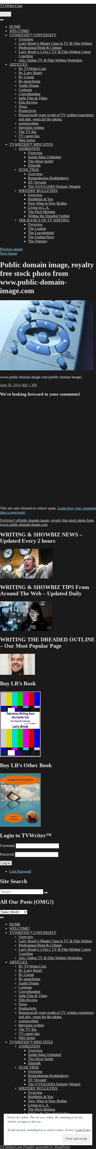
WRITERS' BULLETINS (38, 191)
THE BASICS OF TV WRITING (44, 220)
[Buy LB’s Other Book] (20, 825)
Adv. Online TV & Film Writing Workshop (50, 60)
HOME (15, 27)
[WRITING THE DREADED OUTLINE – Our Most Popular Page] (17, 674)
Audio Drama (29, 85)
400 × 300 (29, 385)
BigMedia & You (40, 199)
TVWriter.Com (11, 6)
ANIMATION (29, 149)
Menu (5, 14)
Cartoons (25, 90)
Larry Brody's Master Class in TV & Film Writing (55, 43)
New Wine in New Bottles (47, 203)
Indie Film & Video (33, 98)
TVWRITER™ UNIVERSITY (32, 35)
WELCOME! (19, 31)
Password (7, 854)
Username (7, 846)
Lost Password (20, 871)
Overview (26, 39)
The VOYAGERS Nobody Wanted (54, 186)
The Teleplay (37, 241)
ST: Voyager (37, 182)
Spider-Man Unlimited (44, 157)
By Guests (26, 77)
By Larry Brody (30, 73)
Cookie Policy (83, 1130)
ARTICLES (18, 64)
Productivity (28, 111)
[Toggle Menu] (2, 20)
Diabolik (34, 165)
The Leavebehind (41, 233)
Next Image (8, 253)
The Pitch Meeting (41, 212)
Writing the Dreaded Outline (49, 216)
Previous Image (11, 249)
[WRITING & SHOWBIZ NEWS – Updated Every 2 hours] (26, 577)
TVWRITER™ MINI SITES (31, 144)
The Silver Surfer (40, 161)
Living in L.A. (38, 208)
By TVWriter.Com (32, 69)
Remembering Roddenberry (48, 178)
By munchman (29, 81)
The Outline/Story (41, 237)
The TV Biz (28, 132)
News (23, 106)
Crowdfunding (29, 94)
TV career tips (29, 136)
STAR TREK (29, 170)
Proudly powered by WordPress (46, 1147)
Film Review (28, 102)
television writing (31, 128)
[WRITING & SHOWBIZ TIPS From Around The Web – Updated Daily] (26, 630)
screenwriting (28, 123)
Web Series (27, 140)
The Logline (37, 229)
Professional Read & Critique (40, 48)
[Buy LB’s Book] (20, 756)
